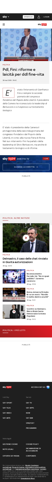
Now (28, 413)
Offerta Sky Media (11, 456)
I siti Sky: (6, 397)
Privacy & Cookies (18, 467)
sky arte (7, 418)
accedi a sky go (38, 387)
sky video (7, 413)
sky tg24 (7, 408)
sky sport (7, 403)
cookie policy (32, 444)
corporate (31, 456)
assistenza (35, 469)
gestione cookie (10, 444)
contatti (43, 469)
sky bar (29, 418)
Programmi (31, 428)
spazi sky (30, 423)
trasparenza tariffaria (23, 469)
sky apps (30, 408)
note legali (8, 449)
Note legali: (7, 439)
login (46, 17)
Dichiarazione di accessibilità (33, 449)
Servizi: (29, 397)
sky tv (29, 403)
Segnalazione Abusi (28, 478)
